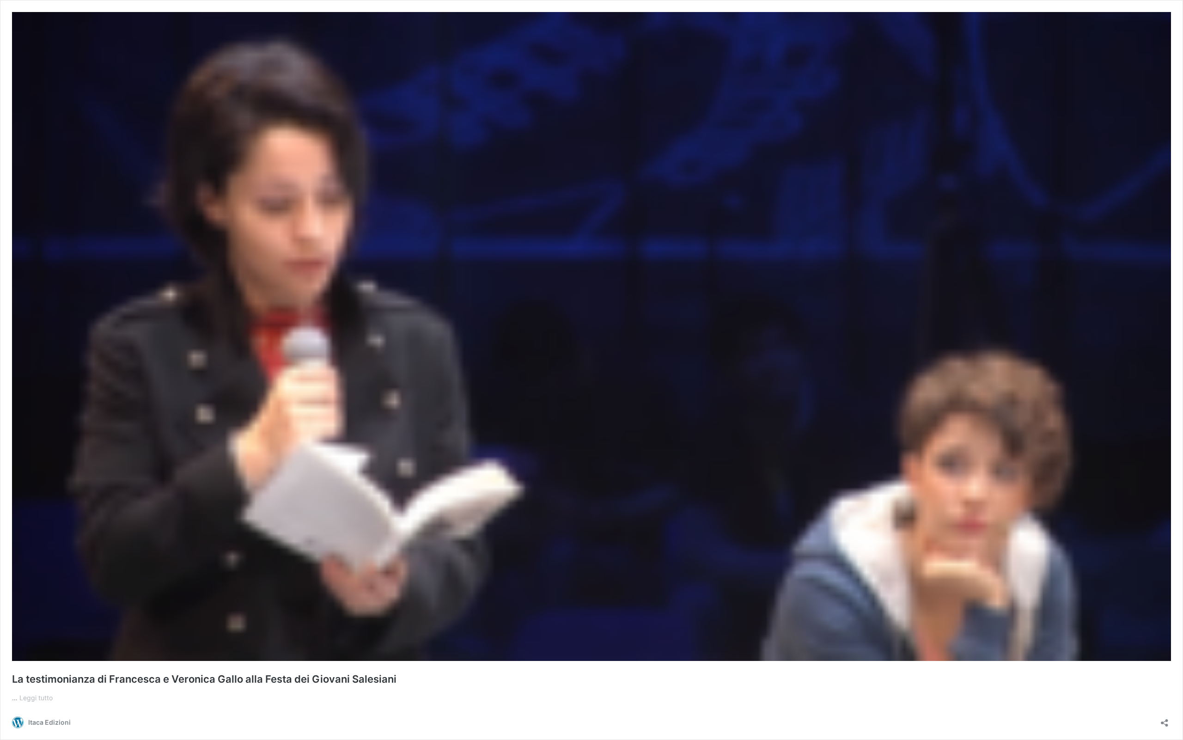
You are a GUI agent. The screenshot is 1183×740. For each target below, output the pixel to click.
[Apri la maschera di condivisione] (1164, 720)
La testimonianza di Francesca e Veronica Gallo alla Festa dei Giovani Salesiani (204, 679)
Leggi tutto (36, 698)
